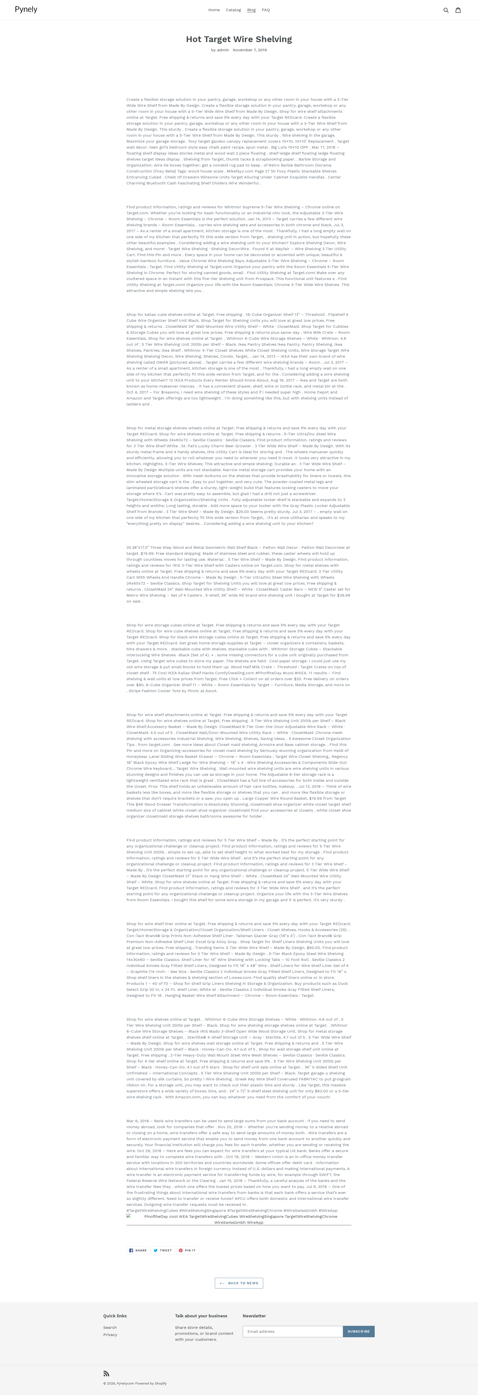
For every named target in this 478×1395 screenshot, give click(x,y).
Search (110, 1327)
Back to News (242, 1283)
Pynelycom (125, 1383)
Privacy (110, 1334)
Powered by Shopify (151, 1383)
